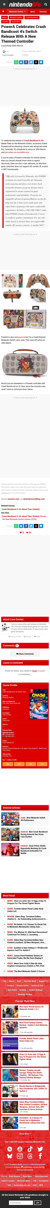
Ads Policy (12, 990)
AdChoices (28, 1167)
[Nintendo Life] (25, 4)
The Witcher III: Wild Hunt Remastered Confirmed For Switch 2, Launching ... (27, 933)
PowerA (5, 22)
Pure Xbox (27, 1176)
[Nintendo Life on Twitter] (40, 1149)
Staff (19, 981)
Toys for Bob (6, 715)
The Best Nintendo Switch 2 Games (26, 971)
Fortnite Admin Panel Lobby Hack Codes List (25, 910)
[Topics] (4, 4)
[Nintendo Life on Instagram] (19, 1156)
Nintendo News (23, 1181)
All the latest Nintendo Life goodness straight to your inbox (25, 1196)
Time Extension (41, 1176)
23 (16, 854)
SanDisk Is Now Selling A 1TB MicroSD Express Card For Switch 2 (27, 949)
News (4, 17)
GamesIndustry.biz (22, 1185)
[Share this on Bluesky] (21, 62)
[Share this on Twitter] (31, 62)
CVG (35, 1185)
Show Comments (26, 654)
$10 (42, 764)
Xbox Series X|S (14, 703)
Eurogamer (44, 1181)
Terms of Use (37, 985)
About (11, 981)
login (34, 670)
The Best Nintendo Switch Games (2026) (19, 519)
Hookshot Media (16, 1165)
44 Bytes (16, 1167)
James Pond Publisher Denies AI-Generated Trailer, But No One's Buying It (25, 957)
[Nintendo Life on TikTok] (30, 1149)
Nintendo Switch (16, 17)
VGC (9, 1185)
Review (24, 516)
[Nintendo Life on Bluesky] (9, 1156)
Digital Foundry (8, 1181)
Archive (23, 990)
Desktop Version (25, 994)
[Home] (3, 12)
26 (16, 839)
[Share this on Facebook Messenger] (41, 62)
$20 (30, 764)
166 (16, 824)
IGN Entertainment (38, 1165)
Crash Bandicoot (32, 17)
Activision (5, 709)
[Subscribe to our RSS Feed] (9, 1149)
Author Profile (15, 637)
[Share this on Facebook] (26, 62)
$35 (19, 764)
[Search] (46, 4)
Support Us (44, 981)
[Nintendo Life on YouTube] (19, 1149)
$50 (8, 764)
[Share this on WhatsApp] (16, 62)
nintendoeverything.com (33, 499)
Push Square (14, 1176)
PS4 (7, 703)
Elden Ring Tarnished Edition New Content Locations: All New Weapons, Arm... (26, 941)
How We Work (30, 981)
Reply (38, 637)
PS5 (3, 703)
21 (30, 532)
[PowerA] (25, 122)
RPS (41, 1185)
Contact (10, 985)
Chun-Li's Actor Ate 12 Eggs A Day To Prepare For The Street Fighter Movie (26, 902)
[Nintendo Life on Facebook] (40, 1156)
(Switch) (21, 509)
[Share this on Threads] (36, 62)
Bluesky (28, 637)
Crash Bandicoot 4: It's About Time (14, 692)
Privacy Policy (23, 985)
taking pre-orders (21, 337)
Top (4, 981)
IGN (34, 1181)
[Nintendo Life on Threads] (30, 1156)
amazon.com (13, 499)
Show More (24, 1134)
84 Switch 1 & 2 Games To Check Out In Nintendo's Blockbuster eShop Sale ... (26, 925)
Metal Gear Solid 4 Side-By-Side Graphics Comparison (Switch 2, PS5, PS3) (25, 964)
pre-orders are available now (17, 152)
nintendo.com (7, 756)
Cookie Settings (36, 990)
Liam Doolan (7, 55)
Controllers (16, 22)
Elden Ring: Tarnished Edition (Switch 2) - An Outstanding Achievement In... (27, 917)
